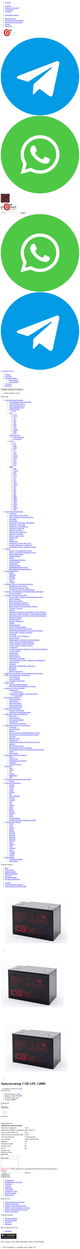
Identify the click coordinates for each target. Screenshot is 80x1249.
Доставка (8, 11)
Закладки (8, 875)
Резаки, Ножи (14, 638)
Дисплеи (12, 736)
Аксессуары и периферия (14, 512)
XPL (15, 432)
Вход (7, 868)
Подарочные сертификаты (14, 20)
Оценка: (4, 1171)
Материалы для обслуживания (16, 755)
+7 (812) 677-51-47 (7, 371)
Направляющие (14, 625)
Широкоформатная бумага (18, 567)
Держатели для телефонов (18, 526)
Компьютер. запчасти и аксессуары (17, 725)
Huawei (11, 831)
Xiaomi (11, 855)
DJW (15, 448)
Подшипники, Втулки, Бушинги (20, 632)
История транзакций (12, 879)
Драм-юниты (13, 690)
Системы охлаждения (17, 681)
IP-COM (12, 578)
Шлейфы (12, 670)
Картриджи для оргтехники (15, 688)
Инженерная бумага (16, 554)
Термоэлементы (14, 656)
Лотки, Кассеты (14, 619)
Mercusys (12, 837)
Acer (10, 768)
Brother (11, 787)
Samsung (12, 813)
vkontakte (8, 1231)
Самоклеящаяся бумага (17, 560)
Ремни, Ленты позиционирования (21, 642)
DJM (15, 446)
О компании (9, 10)
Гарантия (8, 1184)
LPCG (15, 458)
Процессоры (13, 722)
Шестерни (12, 668)
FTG (15, 452)
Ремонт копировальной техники (16, 1209)
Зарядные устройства (16, 528)
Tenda (11, 580)
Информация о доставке (13, 1182)
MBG (15, 498)
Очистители (13, 759)
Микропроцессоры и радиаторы (20, 748)
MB (14, 495)
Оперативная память (16, 720)
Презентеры (13, 541)
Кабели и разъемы (15, 530)
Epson (11, 790)
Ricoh (11, 807)
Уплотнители (14, 662)
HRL (15, 424)
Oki (10, 803)
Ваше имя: (4, 1154)
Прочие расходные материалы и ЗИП (22, 820)
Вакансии (8, 1188)
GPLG (15, 484)
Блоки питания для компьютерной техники (24, 733)
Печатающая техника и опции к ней (18, 779)
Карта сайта (9, 1195)
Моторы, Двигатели (16, 621)
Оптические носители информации (21, 590)
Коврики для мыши (16, 534)
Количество (5, 1103)
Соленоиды (13, 647)
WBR (11, 467)
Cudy (11, 826)
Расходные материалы (13, 783)
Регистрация (13, 380)
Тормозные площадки (17, 658)
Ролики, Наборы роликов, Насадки (21, 643)
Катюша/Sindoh (14, 818)
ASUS (11, 770)
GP (14, 419)
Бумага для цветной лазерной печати (22, 552)
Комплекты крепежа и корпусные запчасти (24, 742)
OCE (11, 801)
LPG (15, 459)
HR (14, 422)
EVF (15, 474)
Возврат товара (10, 1193)
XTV (15, 433)
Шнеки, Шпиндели (16, 671)
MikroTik (12, 839)
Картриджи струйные (12, 709)
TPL (14, 426)
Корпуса (12, 744)
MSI (10, 777)
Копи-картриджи (15, 703)
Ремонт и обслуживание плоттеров (17, 1208)
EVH (15, 415)
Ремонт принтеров (11, 1211)
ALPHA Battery (14, 409)
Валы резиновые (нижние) (18, 603)
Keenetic (12, 835)
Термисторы (13, 653)
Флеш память (9, 857)
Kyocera (12, 798)
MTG (15, 502)
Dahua (11, 573)
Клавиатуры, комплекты (18, 532)
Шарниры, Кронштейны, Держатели (22, 666)
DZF (15, 472)
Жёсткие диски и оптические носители (19, 584)
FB (14, 411)
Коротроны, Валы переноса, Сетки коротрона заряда (28, 614)
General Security (14, 435)
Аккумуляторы (14, 677)
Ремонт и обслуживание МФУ (16, 1206)
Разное (11, 558)
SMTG (15, 508)
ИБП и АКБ (9, 683)
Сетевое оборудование (13, 822)
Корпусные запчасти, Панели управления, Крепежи (27, 616)
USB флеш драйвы (15, 859)
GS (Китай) (17, 439)
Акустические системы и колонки (21, 517)
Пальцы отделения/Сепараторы (20, 629)
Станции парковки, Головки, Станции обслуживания (28, 649)
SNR (10, 846)
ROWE (11, 811)
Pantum (11, 805)
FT (14, 450)
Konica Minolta (14, 796)
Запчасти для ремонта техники (16, 595)
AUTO (15, 471)
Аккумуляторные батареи (14, 400)
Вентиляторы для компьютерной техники (24, 735)
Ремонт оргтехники (12, 8)
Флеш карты (13, 861)
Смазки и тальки (15, 764)
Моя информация (11, 874)
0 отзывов (6, 1089)
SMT (15, 506)
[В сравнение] (6, 1113)
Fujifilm (11, 792)
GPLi (15, 485)
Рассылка (8, 1224)
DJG (14, 445)
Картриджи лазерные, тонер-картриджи (23, 694)
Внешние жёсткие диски (18, 586)
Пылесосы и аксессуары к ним (20, 543)
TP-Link (12, 582)
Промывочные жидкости (18, 761)
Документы (9, 1189)
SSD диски (13, 716)
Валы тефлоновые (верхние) (19, 604)
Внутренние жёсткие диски (19, 588)
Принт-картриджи (15, 705)
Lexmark (12, 800)
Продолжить (5, 1175)
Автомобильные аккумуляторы (20, 402)
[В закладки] (6, 1111)
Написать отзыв (16, 1089)
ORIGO (12, 844)
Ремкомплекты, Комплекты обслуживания (24, 640)
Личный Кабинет (11, 1218)
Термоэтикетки (14, 562)
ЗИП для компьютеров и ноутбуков (17, 675)
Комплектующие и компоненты (16, 714)
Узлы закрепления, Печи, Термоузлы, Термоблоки (27, 660)
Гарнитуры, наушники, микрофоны (21, 523)
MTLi (15, 504)
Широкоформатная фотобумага (20, 569)
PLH (15, 463)
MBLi (15, 500)
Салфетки (12, 762)
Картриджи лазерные (12, 697)
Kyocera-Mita (17, 692)
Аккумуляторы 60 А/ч (17, 406)
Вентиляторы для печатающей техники (23, 606)
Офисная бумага (15, 556)
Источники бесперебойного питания (22, 686)
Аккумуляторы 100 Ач (17, 404)
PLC (14, 461)
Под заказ (5, 1107)
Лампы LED (13, 538)
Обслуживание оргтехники (14, 1202)
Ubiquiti (12, 854)
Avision (11, 785)
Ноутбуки (8, 766)
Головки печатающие (16, 710)
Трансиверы (13, 753)
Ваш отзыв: (5, 1158)
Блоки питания (14, 679)
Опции (11, 781)
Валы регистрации (15, 601)
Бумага (7, 549)
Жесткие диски (14, 738)
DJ (14, 443)
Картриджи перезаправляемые (20, 712)
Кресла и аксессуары (16, 536)
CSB (10, 413)
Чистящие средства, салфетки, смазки (22, 547)
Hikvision (12, 575)
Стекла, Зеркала (15, 651)
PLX (15, 465)
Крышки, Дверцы (15, 617)
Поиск (23, 213)
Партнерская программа (13, 22)
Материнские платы (16, 746)
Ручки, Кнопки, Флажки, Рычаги (21, 645)
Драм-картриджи (15, 699)
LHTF (15, 456)
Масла (11, 757)
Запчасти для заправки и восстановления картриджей (24, 591)
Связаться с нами (11, 1191)
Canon (11, 788)
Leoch (11, 441)
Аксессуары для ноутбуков (18, 515)
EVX (15, 417)
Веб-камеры (13, 521)
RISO (11, 809)
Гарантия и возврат (12, 15)
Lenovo (11, 774)
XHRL (15, 430)
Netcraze (12, 841)
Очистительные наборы (17, 627)
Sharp (11, 814)
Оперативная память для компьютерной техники (26, 749)
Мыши (11, 539)
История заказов (11, 877)
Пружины (12, 634)
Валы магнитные (15, 593)
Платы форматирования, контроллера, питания (26, 630)
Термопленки (14, 655)
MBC (15, 497)
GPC (15, 480)
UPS (14, 428)
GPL (15, 420)
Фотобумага (13, 564)
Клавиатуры (13, 740)
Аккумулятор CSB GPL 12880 (15, 886)
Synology (12, 848)
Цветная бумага (14, 565)
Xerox (11, 816)
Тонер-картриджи (15, 707)
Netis (11, 842)
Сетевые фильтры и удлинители (20, 545)
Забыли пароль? (10, 872)
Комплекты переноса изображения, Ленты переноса (27, 612)
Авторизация (14, 382)
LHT (15, 454)
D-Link (11, 828)
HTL (15, 493)
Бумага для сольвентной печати (20, 551)
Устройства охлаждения (17, 723)
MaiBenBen (13, 775)
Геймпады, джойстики (17, 525)
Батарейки (13, 519)
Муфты (11, 623)
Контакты (8, 26)
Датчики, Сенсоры (15, 608)
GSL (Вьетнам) (18, 437)
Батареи (12, 731)
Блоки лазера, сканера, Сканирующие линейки (26, 597)
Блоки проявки (14, 599)
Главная (8, 883)
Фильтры (12, 664)
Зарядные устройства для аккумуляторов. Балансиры (24, 673)
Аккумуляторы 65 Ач (16, 407)
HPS (14, 489)
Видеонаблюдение (11, 571)
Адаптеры (12, 513)
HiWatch (12, 577)
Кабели (11, 610)
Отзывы (8, 6)
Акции (7, 24)
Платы (11, 751)
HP (14, 487)
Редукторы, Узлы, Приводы (19, 636)
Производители (10, 19)
